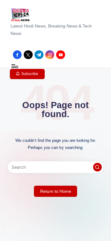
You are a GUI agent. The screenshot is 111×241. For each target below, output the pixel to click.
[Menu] (14, 66)
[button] (27, 74)
